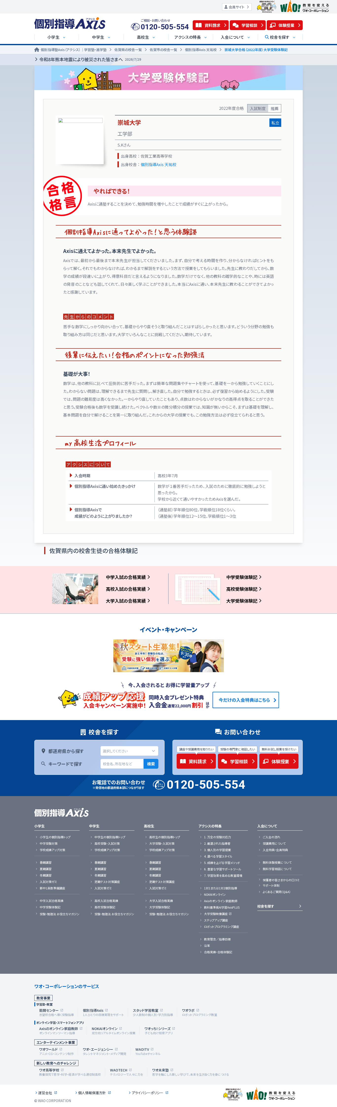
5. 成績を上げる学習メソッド (222, 863)
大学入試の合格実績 (126, 600)
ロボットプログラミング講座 (221, 927)
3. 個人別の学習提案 (217, 850)
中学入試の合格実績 (126, 577)
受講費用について (274, 843)
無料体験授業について (277, 862)
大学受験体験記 (241, 600)
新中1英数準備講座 (52, 888)
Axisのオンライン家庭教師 (220, 901)
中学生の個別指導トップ (109, 837)
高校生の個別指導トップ (164, 837)
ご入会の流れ (271, 837)
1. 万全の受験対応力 (217, 837)
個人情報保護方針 (92, 1092)
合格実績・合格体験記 (218, 952)
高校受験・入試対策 (107, 843)
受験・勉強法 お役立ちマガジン (59, 914)
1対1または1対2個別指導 (220, 888)
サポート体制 (271, 885)
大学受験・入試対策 (161, 843)
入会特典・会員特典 (275, 850)
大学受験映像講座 (216, 914)
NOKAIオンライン (215, 895)
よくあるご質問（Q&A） (277, 892)
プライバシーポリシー (147, 1092)
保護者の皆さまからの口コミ (281, 880)
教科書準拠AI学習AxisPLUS (222, 907)
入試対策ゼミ (48, 882)
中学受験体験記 (241, 577)
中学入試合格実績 (51, 901)
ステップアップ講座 (216, 920)
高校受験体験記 (241, 589)
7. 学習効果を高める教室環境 (223, 876)
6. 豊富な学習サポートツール (222, 869)
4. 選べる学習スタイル (218, 856)
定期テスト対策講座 (107, 882)
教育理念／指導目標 (217, 939)
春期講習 (46, 862)
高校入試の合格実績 (126, 589)
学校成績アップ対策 (52, 850)
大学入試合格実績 (161, 901)
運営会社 (45, 1092)
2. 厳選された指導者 (217, 843)
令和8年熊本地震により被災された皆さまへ (90, 59)
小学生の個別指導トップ (55, 837)
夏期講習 (46, 869)
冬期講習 (46, 875)
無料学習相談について (277, 869)
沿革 (207, 946)
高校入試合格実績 (106, 901)
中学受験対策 (48, 843)
